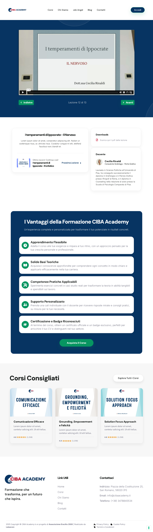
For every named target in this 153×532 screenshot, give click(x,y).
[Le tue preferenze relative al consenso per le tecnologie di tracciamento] (149, 528)
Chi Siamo (63, 10)
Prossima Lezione (70, 162)
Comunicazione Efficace (29, 421)
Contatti (101, 10)
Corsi (50, 10)
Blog (90, 10)
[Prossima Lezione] (80, 163)
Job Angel (78, 10)
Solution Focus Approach (120, 421)
